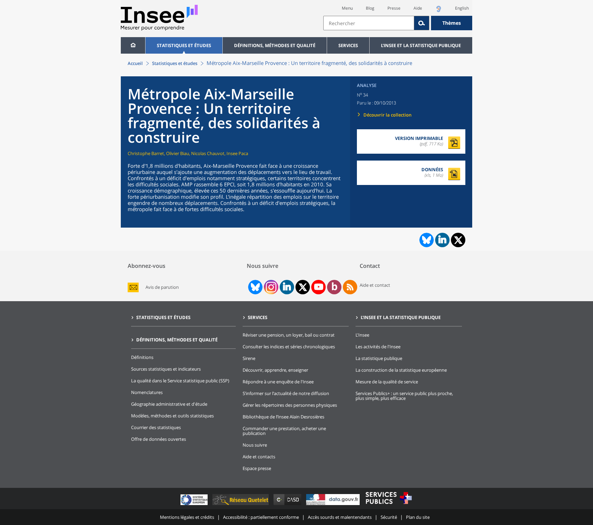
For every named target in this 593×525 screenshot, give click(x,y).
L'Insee (362, 335)
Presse (393, 8)
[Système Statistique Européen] (195, 505)
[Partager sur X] (458, 240)
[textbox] (368, 23)
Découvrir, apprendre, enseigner (275, 370)
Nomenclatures (147, 392)
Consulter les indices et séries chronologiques (289, 346)
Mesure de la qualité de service (387, 382)
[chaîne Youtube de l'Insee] (318, 287)
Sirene (249, 358)
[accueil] (133, 45)
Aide (418, 8)
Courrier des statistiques (156, 427)
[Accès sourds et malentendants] (438, 11)
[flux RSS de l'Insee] (350, 287)
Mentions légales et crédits (187, 517)
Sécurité (389, 517)
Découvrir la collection (387, 115)
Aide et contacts (259, 456)
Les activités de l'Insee (378, 346)
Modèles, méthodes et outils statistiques (172, 416)
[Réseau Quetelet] (241, 505)
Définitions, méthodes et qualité (274, 45)
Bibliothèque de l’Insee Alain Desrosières (283, 417)
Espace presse (257, 468)
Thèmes (451, 23)
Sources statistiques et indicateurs (166, 369)
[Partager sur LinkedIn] (442, 240)
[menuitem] (133, 45)
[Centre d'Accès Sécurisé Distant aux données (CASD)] (288, 505)
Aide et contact (375, 285)
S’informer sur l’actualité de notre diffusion (286, 393)
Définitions (142, 357)
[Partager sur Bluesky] (426, 240)
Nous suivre (255, 445)
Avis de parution (162, 287)
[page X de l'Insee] (303, 287)
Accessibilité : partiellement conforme (261, 517)
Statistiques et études (184, 45)
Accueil (135, 63)
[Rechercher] (421, 23)
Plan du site (418, 517)
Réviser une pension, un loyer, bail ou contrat (289, 335)
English (462, 8)
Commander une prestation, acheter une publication (284, 430)
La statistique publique (379, 358)
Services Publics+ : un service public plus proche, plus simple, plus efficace (404, 395)
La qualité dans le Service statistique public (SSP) (180, 381)
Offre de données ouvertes (158, 439)
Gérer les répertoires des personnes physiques (290, 405)
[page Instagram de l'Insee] (270, 287)
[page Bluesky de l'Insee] (255, 287)
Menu (347, 8)
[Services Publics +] (388, 505)
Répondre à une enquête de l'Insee (278, 382)
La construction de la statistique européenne (401, 370)
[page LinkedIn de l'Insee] (286, 287)
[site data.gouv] (333, 505)
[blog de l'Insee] (334, 287)
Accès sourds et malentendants (340, 517)
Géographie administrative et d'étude (169, 404)
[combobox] (397, 23)
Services (348, 45)
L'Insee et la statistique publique (421, 45)
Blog (370, 8)
